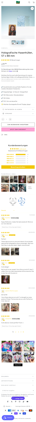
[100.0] (21, 200)
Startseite (4, 48)
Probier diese (26, 104)
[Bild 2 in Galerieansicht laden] (18, 42)
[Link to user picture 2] (15, 251)
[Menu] (2, 2)
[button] (29, 2)
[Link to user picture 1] (5, 251)
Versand (3, 65)
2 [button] (15, 332)
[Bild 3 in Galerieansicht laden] (22, 42)
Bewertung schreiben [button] (18, 167)
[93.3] (12, 200)
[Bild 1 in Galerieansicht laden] (14, 42)
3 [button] (18, 332)
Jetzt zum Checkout (18, 129)
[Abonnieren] (34, 390)
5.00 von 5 (22, 149)
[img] (5, 215)
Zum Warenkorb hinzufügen (18, 124)
